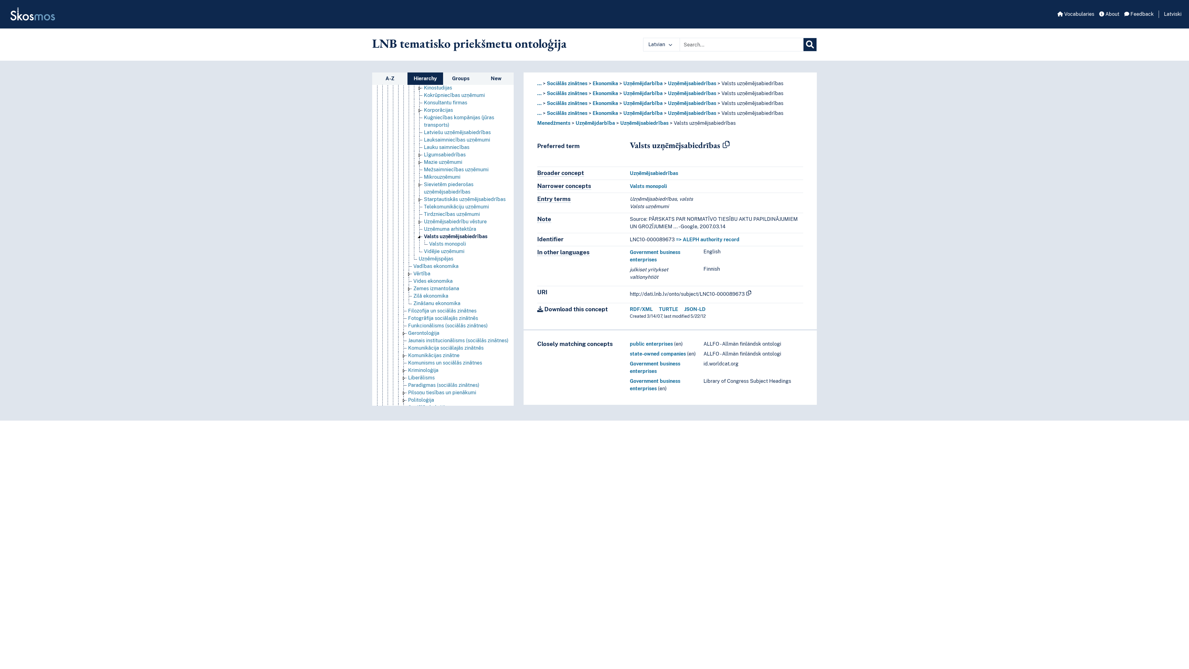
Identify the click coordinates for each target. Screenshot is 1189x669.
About (1111, 14)
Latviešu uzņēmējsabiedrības (457, 132)
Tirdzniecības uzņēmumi (452, 214)
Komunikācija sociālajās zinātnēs (446, 348)
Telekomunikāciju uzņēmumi (456, 207)
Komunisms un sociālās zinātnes (445, 363)
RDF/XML (641, 309)
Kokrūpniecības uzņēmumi (454, 95)
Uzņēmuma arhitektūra (450, 229)
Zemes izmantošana (436, 288)
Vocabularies (1078, 14)
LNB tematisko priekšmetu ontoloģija (469, 43)
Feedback (1141, 14)
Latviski (1173, 14)
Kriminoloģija (423, 370)
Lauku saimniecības (446, 147)
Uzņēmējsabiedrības (692, 83)
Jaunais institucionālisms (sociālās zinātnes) (458, 340)
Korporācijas (438, 110)
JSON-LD (695, 309)
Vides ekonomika (433, 281)
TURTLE (668, 309)
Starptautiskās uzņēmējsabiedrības (465, 199)
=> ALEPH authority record (707, 240)
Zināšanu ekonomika (436, 303)
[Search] (810, 44)
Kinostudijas (438, 88)
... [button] (539, 83)
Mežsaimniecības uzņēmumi (456, 170)
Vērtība (421, 274)
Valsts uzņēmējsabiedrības (455, 236)
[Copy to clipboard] (726, 145)
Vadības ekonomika (436, 266)
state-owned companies (658, 354)
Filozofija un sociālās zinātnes (442, 311)
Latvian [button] (657, 44)
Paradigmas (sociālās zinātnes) (443, 385)
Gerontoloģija (423, 333)
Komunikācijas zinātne (433, 355)
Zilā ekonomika (430, 296)
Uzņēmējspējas (436, 259)
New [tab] (496, 78)
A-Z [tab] (389, 78)
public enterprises (651, 344)
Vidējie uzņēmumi (444, 251)
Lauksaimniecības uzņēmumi (457, 140)
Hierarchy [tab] (425, 78)
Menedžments (553, 123)
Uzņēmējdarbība (643, 83)
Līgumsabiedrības (445, 155)
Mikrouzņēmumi (442, 177)
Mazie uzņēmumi (443, 162)
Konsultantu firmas (445, 103)
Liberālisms (421, 378)
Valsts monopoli (447, 244)
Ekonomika (605, 83)
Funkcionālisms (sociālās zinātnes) (448, 326)
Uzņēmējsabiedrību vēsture (455, 222)
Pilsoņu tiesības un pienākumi (442, 393)
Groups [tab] (460, 78)
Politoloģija (421, 400)
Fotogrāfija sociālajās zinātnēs (443, 318)
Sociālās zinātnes (567, 83)
